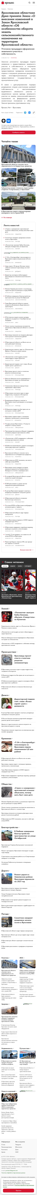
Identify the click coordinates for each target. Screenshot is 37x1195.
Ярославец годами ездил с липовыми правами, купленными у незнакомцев (17, 417)
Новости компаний (8, 1091)
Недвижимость (6, 1048)
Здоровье (18, 434)
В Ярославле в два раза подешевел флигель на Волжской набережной (8, 1083)
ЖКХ (21, 958)
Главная (3, 9)
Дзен (16, 1149)
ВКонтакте (18, 1147)
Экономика (19, 308)
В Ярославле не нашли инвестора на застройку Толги (8, 1069)
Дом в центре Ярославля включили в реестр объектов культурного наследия (9, 1076)
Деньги (17, 367)
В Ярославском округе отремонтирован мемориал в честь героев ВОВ (9, 989)
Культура (17, 480)
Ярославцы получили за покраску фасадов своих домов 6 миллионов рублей (18, 335)
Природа (18, 280)
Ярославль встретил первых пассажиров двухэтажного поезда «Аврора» (14, 889)
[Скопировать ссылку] (34, 112)
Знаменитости (19, 545)
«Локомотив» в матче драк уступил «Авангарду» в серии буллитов (16, 357)
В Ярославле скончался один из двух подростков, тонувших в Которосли (17, 394)
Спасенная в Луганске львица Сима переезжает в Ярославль (16, 386)
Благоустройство (20, 299)
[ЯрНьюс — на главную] (7, 2)
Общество (18, 234)
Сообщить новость (18, 132)
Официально (19, 427)
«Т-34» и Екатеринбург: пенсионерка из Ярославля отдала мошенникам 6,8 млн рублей (18, 258)
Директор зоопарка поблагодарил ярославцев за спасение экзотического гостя (18, 276)
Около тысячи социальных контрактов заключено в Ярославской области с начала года (19, 327)
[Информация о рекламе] (32, 253)
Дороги (5, 870)
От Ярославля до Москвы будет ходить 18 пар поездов (27, 1062)
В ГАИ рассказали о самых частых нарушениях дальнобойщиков (16, 484)
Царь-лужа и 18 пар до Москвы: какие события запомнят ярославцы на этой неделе (17, 267)
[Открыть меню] (34, 2)
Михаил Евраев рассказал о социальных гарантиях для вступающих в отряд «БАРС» (19, 289)
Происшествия (19, 375)
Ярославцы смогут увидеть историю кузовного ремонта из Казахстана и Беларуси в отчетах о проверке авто (16, 469)
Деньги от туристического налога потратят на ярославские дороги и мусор (16, 725)
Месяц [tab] (5, 566)
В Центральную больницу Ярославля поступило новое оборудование (9, 1026)
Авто (16, 322)
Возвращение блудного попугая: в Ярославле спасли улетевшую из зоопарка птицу (18, 402)
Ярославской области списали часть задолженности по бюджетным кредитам (18, 453)
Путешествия (24, 1048)
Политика (10, 9)
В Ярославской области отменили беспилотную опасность (16, 499)
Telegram (18, 1144)
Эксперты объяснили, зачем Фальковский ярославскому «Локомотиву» (11, 596)
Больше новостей (25, 550)
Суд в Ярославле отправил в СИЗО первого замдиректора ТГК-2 (19, 520)
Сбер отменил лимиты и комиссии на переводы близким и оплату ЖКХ (27, 972)
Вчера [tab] (20, 566)
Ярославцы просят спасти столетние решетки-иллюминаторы (17, 372)
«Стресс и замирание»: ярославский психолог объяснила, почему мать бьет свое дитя (19, 230)
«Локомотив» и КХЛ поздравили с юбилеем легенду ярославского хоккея (19, 439)
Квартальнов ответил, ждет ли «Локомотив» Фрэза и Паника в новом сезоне (19, 350)
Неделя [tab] (12, 566)
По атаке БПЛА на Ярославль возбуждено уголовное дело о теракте (18, 506)
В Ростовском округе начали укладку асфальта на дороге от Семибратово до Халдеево (18, 318)
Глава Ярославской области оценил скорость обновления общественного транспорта (17, 304)
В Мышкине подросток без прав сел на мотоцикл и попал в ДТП (17, 410)
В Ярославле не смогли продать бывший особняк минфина (8, 1062)
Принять (18, 1190)
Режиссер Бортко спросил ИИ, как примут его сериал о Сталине (18, 542)
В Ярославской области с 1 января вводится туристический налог (27, 1069)
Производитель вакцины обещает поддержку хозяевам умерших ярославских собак (19, 432)
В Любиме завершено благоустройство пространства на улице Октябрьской (17, 297)
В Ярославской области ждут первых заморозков (16, 513)
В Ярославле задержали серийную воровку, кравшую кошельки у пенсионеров (19, 528)
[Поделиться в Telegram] (25, 112)
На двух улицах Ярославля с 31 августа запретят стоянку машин (17, 424)
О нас (3, 1144)
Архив (3, 1152)
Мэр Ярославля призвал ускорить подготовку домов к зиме (27, 996)
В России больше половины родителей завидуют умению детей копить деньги (16, 719)
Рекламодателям (6, 1147)
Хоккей (17, 248)
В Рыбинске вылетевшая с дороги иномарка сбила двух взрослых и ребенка (19, 446)
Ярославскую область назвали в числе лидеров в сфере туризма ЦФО (27, 1085)
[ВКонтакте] (8, 121)
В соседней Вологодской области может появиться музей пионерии (18, 477)
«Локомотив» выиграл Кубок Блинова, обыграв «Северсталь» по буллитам (17, 245)
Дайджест (18, 271)
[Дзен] (3, 121)
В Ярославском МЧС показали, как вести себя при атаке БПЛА (18, 461)
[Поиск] (29, 2)
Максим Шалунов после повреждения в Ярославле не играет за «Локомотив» (17, 379)
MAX (16, 1152)
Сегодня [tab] (28, 566)
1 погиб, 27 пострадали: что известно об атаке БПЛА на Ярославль (18, 535)
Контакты (4, 1149)
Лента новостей (11, 225)
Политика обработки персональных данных (13, 1173)
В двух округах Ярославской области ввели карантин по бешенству (9, 1033)
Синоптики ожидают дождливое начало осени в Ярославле (18, 238)
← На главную (6, 217)
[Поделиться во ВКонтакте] (29, 112)
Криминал (18, 262)
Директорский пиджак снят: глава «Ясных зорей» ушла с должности (18, 364)
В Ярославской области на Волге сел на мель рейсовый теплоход (18, 343)
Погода (17, 241)
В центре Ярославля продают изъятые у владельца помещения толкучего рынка (17, 491)
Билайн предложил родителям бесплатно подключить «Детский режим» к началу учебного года (8, 1129)
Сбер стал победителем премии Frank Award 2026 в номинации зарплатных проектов (9, 1106)
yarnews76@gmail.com (11, 1170)
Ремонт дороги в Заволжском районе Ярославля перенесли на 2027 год (24, 878)
